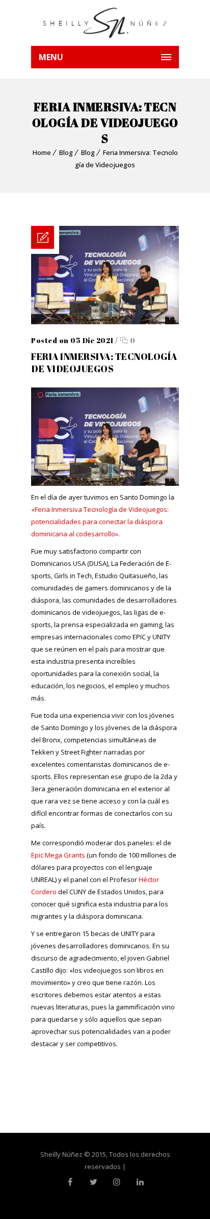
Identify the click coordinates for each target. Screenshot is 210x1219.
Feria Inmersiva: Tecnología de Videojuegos (104, 362)
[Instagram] (117, 1182)
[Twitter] (93, 1182)
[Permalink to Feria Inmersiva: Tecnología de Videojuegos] (105, 321)
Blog (66, 152)
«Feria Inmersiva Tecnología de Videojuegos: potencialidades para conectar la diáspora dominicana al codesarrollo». (100, 521)
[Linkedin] (140, 1182)
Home (42, 152)
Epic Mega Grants (58, 855)
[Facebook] (70, 1182)
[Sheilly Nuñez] (105, 23)
